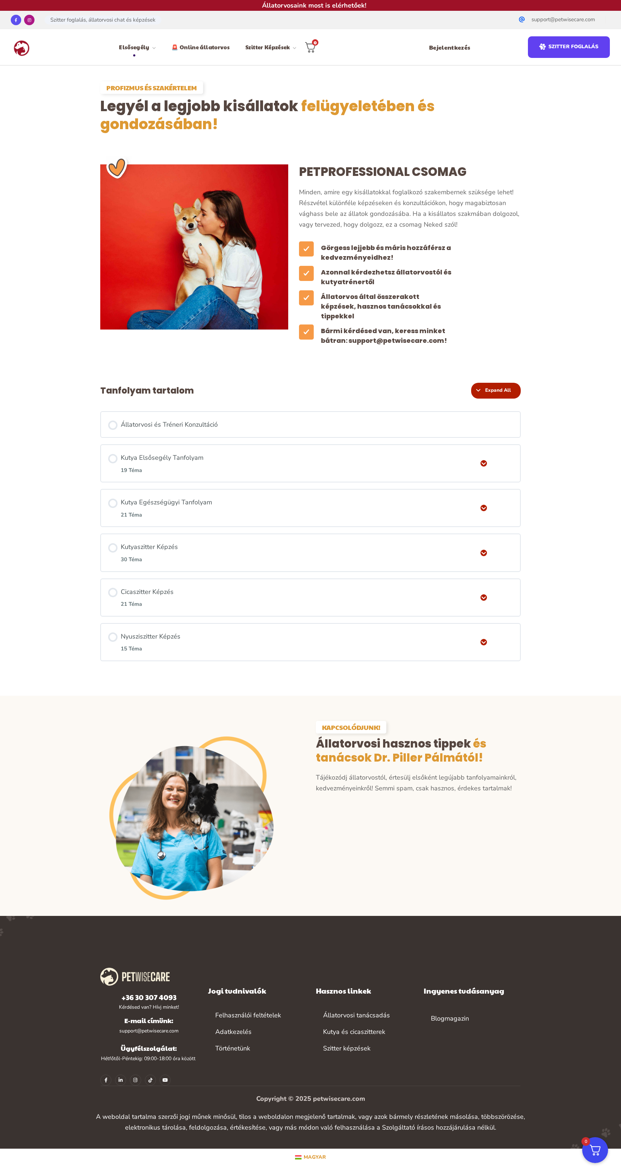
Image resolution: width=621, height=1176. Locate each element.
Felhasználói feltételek (248, 1015)
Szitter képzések (347, 1048)
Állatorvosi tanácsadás (356, 1015)
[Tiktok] (150, 1080)
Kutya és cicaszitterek (354, 1031)
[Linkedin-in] (120, 1080)
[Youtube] (165, 1080)
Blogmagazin (450, 1018)
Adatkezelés (233, 1031)
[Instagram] (29, 20)
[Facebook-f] (105, 1080)
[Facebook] (16, 20)
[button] (569, 47)
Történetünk (232, 1048)
